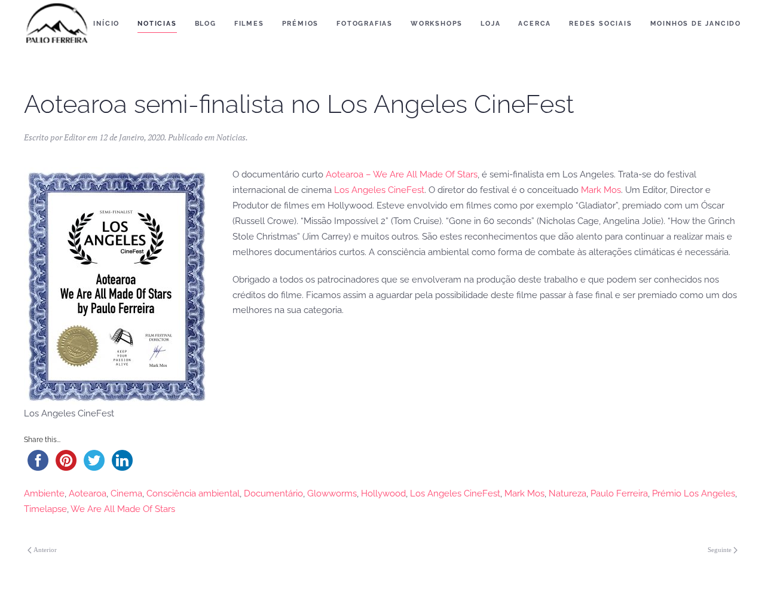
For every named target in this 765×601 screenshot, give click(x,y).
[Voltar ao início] (57, 24)
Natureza (567, 493)
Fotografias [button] (364, 23)
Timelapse (45, 509)
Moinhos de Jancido (695, 23)
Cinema (126, 493)
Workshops (437, 23)
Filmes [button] (249, 23)
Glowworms (332, 493)
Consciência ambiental (193, 493)
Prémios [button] (300, 23)
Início (106, 23)
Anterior (45, 549)
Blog (205, 23)
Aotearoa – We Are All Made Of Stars (402, 174)
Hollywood (383, 493)
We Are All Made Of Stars (123, 509)
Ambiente (44, 493)
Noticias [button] (156, 23)
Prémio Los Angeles (693, 493)
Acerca (534, 23)
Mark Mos (601, 190)
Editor (74, 137)
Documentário (273, 493)
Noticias (231, 137)
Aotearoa (87, 493)
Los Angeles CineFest (379, 190)
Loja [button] (490, 23)
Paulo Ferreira (619, 493)
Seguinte (720, 549)
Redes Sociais (600, 23)
